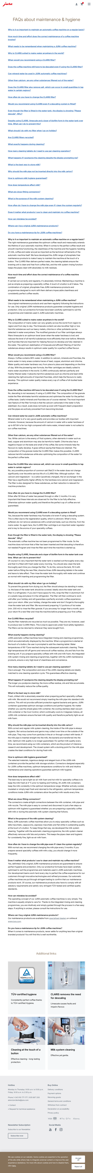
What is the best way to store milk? (24, 164)
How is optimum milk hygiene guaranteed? (27, 178)
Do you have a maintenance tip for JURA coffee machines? (35, 232)
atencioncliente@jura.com (18, 1100)
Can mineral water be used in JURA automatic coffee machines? (37, 73)
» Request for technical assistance (22, 1109)
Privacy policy (53, 1113)
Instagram (61, 1129)
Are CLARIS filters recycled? (21, 137)
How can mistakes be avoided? (22, 219)
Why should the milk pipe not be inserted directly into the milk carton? (40, 171)
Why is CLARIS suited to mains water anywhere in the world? (36, 53)
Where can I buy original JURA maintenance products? (33, 226)
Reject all (78, 1166)
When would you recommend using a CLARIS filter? (32, 60)
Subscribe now (17, 1136)
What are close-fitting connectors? (24, 192)
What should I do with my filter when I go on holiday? (32, 130)
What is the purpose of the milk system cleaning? (31, 198)
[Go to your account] (76, 4)
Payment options (54, 1093)
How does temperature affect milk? (24, 185)
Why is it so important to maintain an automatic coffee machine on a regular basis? (46, 29)
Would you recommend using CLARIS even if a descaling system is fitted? (42, 104)
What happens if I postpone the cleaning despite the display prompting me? (43, 158)
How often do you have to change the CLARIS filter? (32, 97)
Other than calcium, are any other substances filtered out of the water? (41, 80)
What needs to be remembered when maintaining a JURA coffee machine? (42, 46)
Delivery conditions (55, 1089)
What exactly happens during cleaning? (26, 144)
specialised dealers (57, 918)
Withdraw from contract (57, 1105)
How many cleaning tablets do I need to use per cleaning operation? (39, 151)
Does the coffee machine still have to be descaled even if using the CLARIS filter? (45, 67)
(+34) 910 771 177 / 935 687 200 (26, 1097)
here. (14, 1166)
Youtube (50, 1129)
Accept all (78, 1159)
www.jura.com (14, 921)
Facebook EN (55, 1129)
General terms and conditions (59, 1101)
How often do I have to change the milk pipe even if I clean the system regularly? (45, 205)
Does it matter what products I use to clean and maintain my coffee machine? (43, 212)
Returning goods (54, 1097)
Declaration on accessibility (58, 1109)
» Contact (12, 1105)
